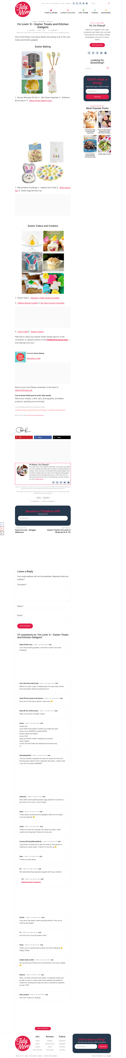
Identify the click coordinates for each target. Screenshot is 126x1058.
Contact (63, 3)
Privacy (40, 1056)
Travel (94, 13)
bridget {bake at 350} (26, 960)
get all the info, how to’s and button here (35, 415)
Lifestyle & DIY (68, 13)
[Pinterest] (80, 3)
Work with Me (37, 1050)
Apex (21, 856)
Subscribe (68, 3)
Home (43, 3)
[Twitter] (83, 3)
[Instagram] (77, 3)
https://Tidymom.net (23, 390)
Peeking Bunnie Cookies (28, 303)
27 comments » (53, 30)
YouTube (62, 1050)
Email (20, 615)
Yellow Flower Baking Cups (40, 100)
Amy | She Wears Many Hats (28, 683)
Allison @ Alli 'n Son (25, 644)
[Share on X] (2, 533)
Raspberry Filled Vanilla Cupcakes (45, 298)
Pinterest (62, 1047)
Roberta (22, 974)
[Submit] (109, 3)
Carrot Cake (23, 331)
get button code (33, 358)
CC (20, 869)
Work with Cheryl (54, 3)
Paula (21, 811)
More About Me (97, 45)
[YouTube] (86, 3)
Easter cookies (37, 331)
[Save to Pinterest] (2, 529)
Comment (22, 585)
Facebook (62, 1041)
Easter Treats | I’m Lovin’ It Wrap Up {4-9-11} (59, 530)
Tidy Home (83, 13)
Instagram (62, 1044)
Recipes (49, 1041)
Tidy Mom (46, 497)
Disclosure (32, 1056)
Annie (21, 945)
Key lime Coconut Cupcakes (52, 303)
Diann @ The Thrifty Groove (28, 710)
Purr (109, 1056)
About (47, 3)
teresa (21, 723)
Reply (50, 644)
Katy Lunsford (24, 994)
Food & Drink (51, 13)
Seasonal (106, 13)
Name (20, 606)
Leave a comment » (49, 501)
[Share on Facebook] (2, 524)
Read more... (40, 479)
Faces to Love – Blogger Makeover (25, 530)
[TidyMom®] (22, 9)
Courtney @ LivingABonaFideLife (30, 841)
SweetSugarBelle (25, 755)
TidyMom (32, 30)
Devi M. (22, 917)
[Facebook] (73, 3)
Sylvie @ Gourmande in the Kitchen (31, 698)
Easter (49, 21)
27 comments (34, 501)
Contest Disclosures (50, 1056)
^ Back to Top (19, 1056)
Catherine (22, 796)
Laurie (21, 826)
